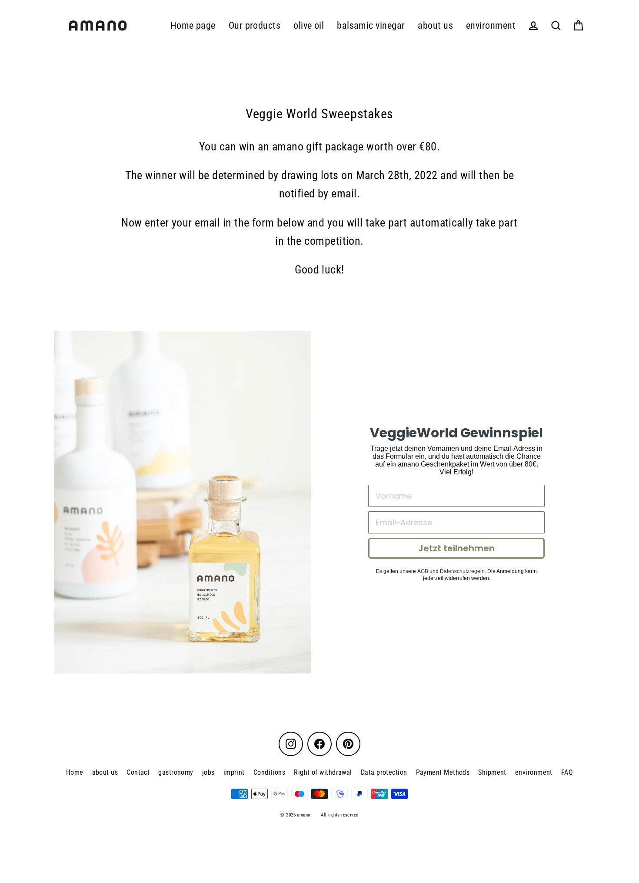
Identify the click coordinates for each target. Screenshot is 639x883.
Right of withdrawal (323, 772)
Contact (138, 772)
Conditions (269, 772)
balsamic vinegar (371, 25)
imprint (234, 772)
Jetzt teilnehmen (456, 548)
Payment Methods (443, 772)
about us (435, 25)
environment (491, 25)
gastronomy (175, 772)
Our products (254, 25)
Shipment (492, 772)
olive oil (308, 25)
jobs (208, 772)
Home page (193, 25)
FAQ (567, 772)
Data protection (384, 772)
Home (74, 772)
